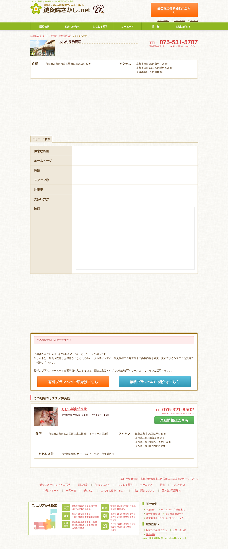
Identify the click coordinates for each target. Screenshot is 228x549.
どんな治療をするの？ (113, 490)
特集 (162, 484)
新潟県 (75, 522)
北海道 (75, 505)
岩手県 (94, 505)
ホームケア (127, 26)
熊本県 (113, 526)
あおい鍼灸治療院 (74, 409)
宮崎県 (120, 526)
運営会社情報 (153, 513)
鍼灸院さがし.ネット (39, 36)
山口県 (113, 516)
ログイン (194, 20)
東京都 (87, 516)
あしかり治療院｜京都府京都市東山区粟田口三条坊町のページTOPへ (159, 478)
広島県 (133, 513)
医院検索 (44, 26)
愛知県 (94, 525)
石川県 (75, 525)
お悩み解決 (178, 484)
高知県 (113, 520)
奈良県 (113, 508)
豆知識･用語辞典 (171, 490)
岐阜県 (87, 525)
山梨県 (94, 522)
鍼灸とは (89, 490)
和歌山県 (121, 508)
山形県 (75, 508)
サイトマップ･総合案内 (173, 509)
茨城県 (81, 516)
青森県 (81, 505)
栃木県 (87, 513)
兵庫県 (133, 505)
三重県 (81, 528)
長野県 (81, 525)
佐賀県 (126, 523)
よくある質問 (99, 26)
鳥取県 (113, 513)
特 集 (155, 26)
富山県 (87, 522)
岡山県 (120, 513)
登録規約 (150, 534)
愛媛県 (133, 516)
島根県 (126, 513)
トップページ (163, 20)
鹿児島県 (127, 526)
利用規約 (150, 509)
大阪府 (120, 505)
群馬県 (75, 513)
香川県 (120, 516)
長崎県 (133, 523)
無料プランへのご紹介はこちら (155, 381)
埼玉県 (81, 513)
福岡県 (120, 523)
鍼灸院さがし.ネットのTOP (55, 484)
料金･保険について (144, 490)
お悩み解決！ (183, 26)
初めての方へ (72, 26)
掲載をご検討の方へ (156, 530)
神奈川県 (95, 516)
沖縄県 (113, 529)
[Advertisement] (114, 105)
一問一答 (71, 490)
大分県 (113, 523)
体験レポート (51, 490)
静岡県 (75, 528)
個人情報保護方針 (174, 513)
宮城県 (81, 508)
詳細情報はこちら (174, 420)
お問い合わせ (179, 20)
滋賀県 (113, 505)
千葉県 (75, 516)
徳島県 (126, 516)
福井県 (81, 522)
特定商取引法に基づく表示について (164, 518)
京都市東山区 (65, 36)
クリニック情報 (41, 139)
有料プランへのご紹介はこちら (73, 381)
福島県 (87, 508)
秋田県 (87, 505)
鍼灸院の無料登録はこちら (174, 10)
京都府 (54, 36)
